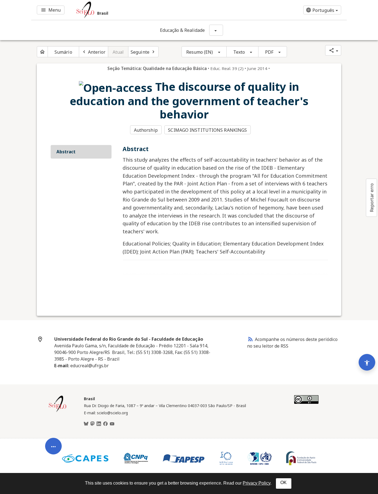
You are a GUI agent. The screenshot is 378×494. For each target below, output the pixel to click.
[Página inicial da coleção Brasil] (57, 411)
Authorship (146, 130)
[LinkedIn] (99, 424)
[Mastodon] (92, 424)
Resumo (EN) (199, 52)
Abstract (66, 151)
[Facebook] (105, 424)
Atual (118, 52)
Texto (239, 52)
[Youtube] (112, 424)
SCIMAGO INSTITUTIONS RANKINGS (207, 130)
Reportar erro (372, 197)
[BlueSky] (86, 424)
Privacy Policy (256, 483)
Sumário (63, 52)
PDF (269, 52)
